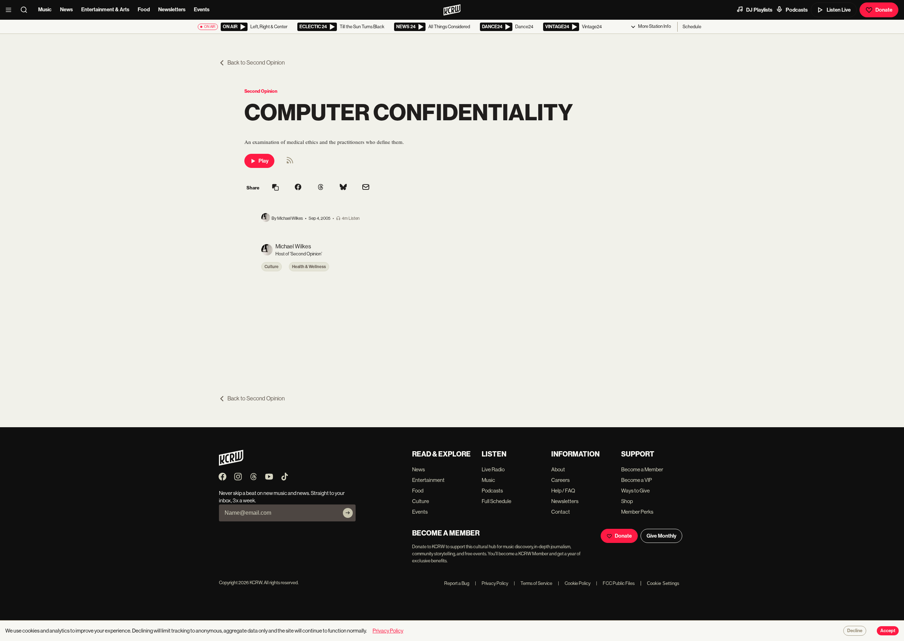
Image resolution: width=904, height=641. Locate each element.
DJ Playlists (759, 10)
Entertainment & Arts (105, 9)
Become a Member (642, 469)
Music (45, 9)
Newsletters (171, 9)
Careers (560, 480)
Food (144, 9)
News (66, 9)
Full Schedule (496, 501)
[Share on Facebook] (298, 187)
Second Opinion (260, 91)
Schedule (692, 26)
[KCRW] (231, 464)
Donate (883, 10)
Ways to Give (635, 491)
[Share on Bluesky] (343, 187)
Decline (854, 631)
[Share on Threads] (320, 187)
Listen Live (839, 10)
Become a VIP (636, 480)
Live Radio (493, 469)
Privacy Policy (491, 583)
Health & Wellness (309, 266)
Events (201, 9)
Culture (271, 266)
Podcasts (797, 10)
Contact (560, 512)
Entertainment (428, 480)
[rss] (290, 162)
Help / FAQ (563, 491)
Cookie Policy (574, 583)
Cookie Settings (663, 583)
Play (263, 161)
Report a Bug (456, 583)
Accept (887, 631)
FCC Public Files (615, 583)
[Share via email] (365, 188)
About (558, 469)
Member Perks (637, 512)
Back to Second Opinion (256, 62)
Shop (627, 501)
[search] (26, 10)
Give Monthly (661, 536)
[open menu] (10, 10)
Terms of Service (533, 583)
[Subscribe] (348, 513)
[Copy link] (275, 188)
